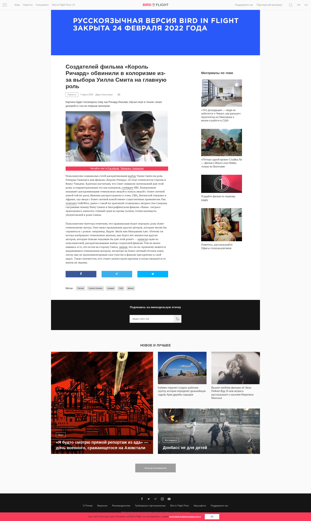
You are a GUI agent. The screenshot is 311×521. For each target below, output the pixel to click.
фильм (130, 288)
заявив (123, 247)
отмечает (71, 203)
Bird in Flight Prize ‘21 (63, 4)
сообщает (127, 187)
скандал (110, 288)
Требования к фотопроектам (150, 505)
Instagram (138, 168)
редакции (185, 512)
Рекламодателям (121, 505)
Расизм (81, 288)
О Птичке (88, 505)
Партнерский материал (269, 4)
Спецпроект (42, 4)
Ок (212, 516)
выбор (132, 176)
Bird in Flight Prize (179, 505)
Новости (27, 4)
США (121, 288)
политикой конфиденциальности (185, 516)
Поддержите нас (244, 4)
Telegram (125, 168)
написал (143, 239)
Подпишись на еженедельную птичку (155, 307)
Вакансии (102, 505)
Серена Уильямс (96, 288)
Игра (17, 4)
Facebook (113, 168)
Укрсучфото (200, 505)
